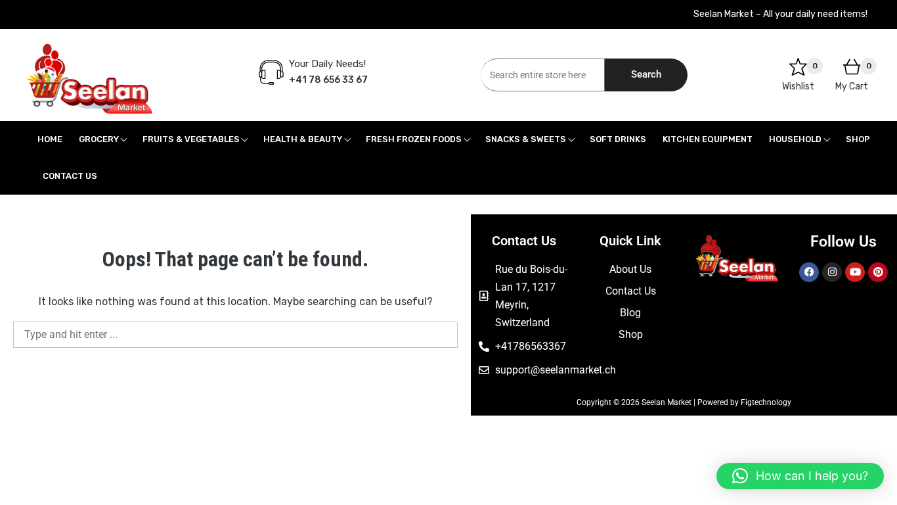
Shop (858, 139)
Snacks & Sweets (525, 139)
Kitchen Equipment (708, 139)
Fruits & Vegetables (191, 139)
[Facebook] (809, 272)
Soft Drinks (618, 139)
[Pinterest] (878, 272)
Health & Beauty (302, 139)
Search (646, 74)
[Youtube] (855, 272)
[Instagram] (832, 272)
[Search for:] (235, 334)
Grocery (99, 139)
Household (795, 139)
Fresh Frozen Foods (414, 139)
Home (49, 139)
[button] (800, 476)
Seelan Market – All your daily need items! (780, 14)
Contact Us (70, 176)
